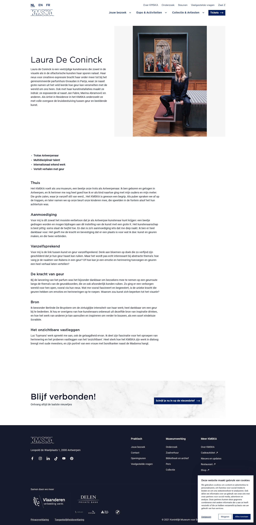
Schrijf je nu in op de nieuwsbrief (175, 401)
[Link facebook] (32, 458)
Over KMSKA (150, 5)
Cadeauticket (209, 452)
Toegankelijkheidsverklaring (69, 519)
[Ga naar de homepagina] (42, 12)
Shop (205, 470)
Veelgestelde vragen (203, 5)
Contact (135, 452)
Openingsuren (138, 458)
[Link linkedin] (48, 458)
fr (48, 5)
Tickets (214, 13)
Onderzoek (168, 5)
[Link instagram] (40, 458)
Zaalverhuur (172, 452)
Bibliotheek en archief (177, 458)
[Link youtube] (63, 458)
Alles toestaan (241, 516)
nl (33, 5)
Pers (168, 464)
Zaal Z (221, 5)
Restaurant (208, 464)
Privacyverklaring (40, 519)
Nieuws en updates (211, 458)
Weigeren (225, 517)
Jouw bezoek (138, 447)
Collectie (170, 469)
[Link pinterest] (71, 458)
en (40, 5)
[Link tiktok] (56, 458)
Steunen (182, 5)
